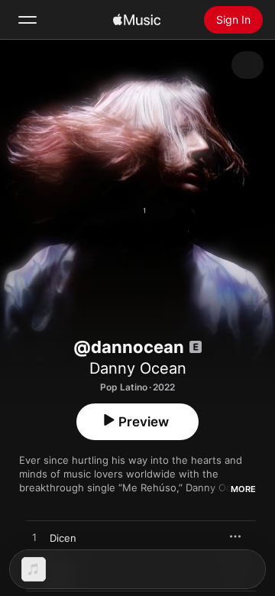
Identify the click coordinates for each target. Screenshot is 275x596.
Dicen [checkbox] (63, 538)
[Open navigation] (27, 20)
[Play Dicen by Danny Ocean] (34, 538)
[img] (136, 20)
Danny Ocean (137, 368)
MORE (243, 489)
